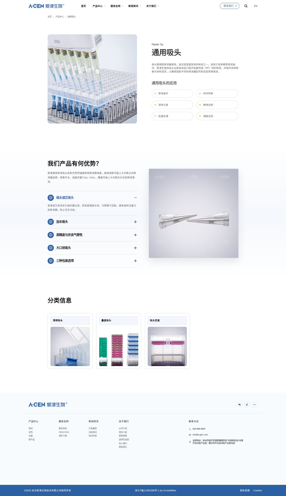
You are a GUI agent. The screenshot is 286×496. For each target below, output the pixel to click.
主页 (50, 17)
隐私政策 (245, 490)
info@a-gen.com (200, 435)
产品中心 (60, 17)
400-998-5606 (199, 429)
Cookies (257, 490)
